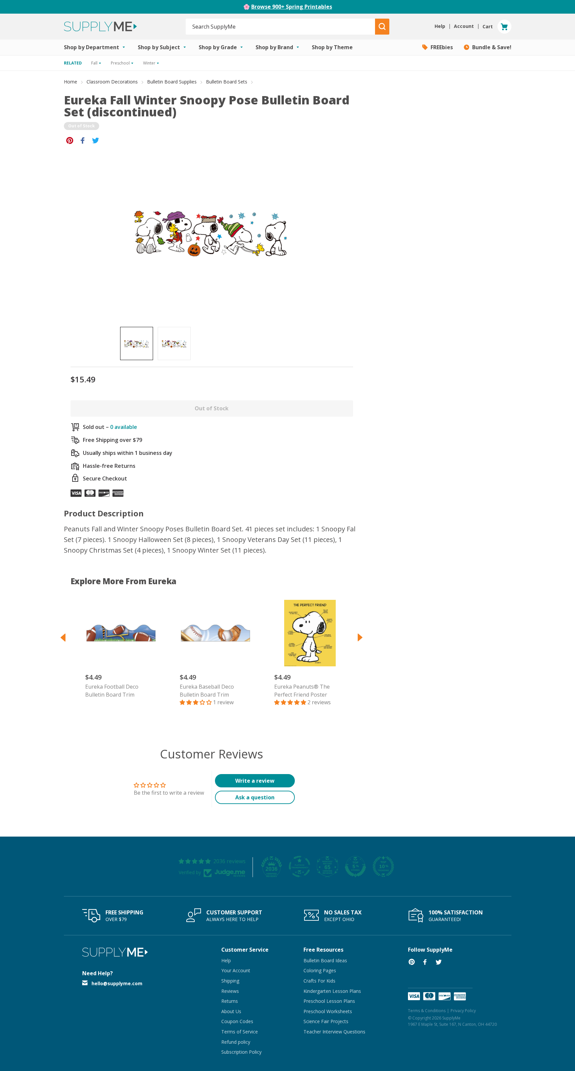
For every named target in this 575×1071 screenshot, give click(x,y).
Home (70, 81)
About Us (231, 1011)
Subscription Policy (241, 1052)
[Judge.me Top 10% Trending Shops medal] (383, 866)
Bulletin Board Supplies (172, 81)
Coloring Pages (319, 970)
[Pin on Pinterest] (70, 140)
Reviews (230, 991)
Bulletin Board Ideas (325, 960)
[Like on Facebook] (83, 140)
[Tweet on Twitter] (96, 140)
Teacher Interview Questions (334, 1031)
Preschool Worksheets (327, 1011)
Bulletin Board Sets (226, 81)
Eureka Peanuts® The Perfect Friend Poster (302, 690)
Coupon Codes (237, 1021)
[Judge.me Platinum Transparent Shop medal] (299, 866)
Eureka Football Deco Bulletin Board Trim (111, 690)
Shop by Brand (275, 47)
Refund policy (235, 1042)
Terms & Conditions (427, 1010)
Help (226, 960)
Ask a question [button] (255, 797)
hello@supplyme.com (117, 983)
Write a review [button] (255, 780)
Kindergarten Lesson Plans (332, 991)
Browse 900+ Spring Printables (291, 6)
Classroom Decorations (112, 81)
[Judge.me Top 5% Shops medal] (355, 866)
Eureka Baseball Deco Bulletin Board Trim (207, 690)
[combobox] (281, 27)
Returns (229, 1001)
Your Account (235, 970)
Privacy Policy (463, 1010)
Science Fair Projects (325, 1021)
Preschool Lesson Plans (329, 1001)
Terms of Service (239, 1031)
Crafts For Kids (319, 981)
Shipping (230, 981)
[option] (136, 343)
